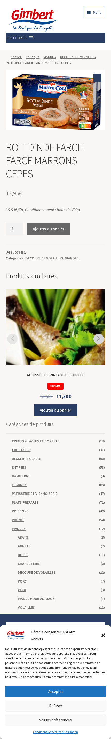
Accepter (55, 691)
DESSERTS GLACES (26, 458)
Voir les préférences (55, 720)
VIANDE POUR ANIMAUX (36, 598)
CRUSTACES (21, 449)
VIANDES (49, 57)
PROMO (18, 520)
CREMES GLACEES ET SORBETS (36, 441)
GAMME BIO (21, 476)
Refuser (55, 705)
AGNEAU (24, 546)
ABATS (23, 537)
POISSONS (20, 511)
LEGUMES (19, 484)
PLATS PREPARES (25, 502)
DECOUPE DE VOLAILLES (78, 57)
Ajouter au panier (48, 228)
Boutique (32, 57)
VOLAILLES (26, 607)
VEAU (22, 589)
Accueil (16, 57)
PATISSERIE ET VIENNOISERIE (34, 493)
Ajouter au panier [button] (55, 410)
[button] (103, 635)
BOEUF (23, 555)
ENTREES (19, 467)
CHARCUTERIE (29, 563)
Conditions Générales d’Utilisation (55, 732)
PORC (22, 581)
